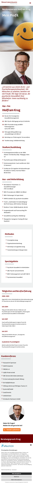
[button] (30, 3)
